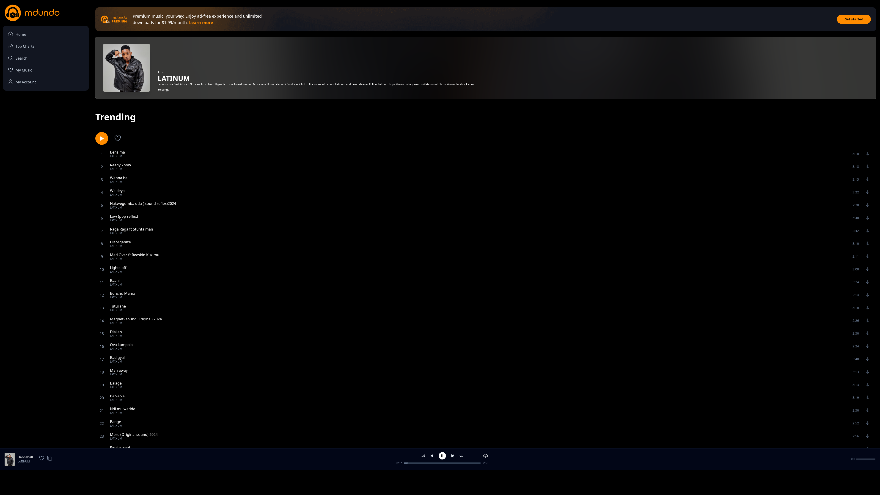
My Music (24, 70)
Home (21, 34)
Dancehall (25, 457)
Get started (853, 19)
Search (22, 58)
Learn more (201, 22)
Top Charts (25, 46)
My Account (26, 82)
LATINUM (24, 461)
